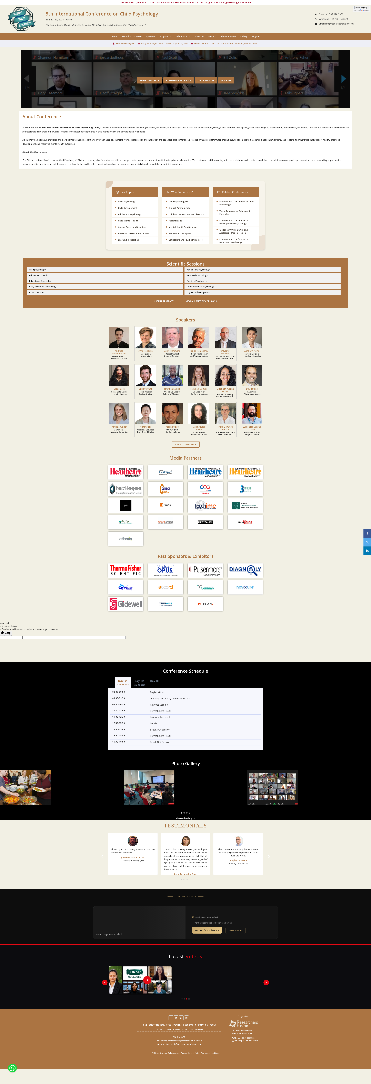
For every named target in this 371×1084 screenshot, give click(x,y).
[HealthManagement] (126, 489)
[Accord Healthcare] (165, 587)
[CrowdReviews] (165, 522)
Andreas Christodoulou (119, 352)
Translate (367, 10)
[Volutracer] (165, 570)
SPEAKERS (177, 1025)
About (198, 36)
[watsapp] (12, 1067)
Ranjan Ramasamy (199, 350)
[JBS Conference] (245, 489)
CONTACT (159, 1029)
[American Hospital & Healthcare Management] (205, 472)
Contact (212, 36)
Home (114, 36)
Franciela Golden (119, 426)
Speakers (150, 36)
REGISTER (199, 1029)
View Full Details (236, 930)
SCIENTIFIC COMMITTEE (160, 1025)
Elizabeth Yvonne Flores (225, 390)
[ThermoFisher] (126, 570)
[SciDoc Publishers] (126, 522)
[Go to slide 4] (189, 999)
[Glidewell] (126, 604)
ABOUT (213, 1025)
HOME (144, 1025)
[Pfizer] (126, 587)
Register (256, 36)
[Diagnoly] (245, 570)
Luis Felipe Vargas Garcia (252, 428)
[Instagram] (186, 1017)
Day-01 (123, 682)
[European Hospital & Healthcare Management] (245, 472)
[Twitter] (176, 1017)
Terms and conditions (210, 1053)
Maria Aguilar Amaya (198, 428)
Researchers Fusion (178, 1053)
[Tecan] (205, 604)
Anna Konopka (146, 350)
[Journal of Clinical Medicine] (245, 505)
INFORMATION (201, 1025)
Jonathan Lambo (172, 388)
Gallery (243, 36)
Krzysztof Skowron (225, 352)
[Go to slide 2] (184, 999)
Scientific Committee (131, 36)
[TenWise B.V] (165, 604)
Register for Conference (207, 930)
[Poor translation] (8, 633)
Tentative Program (125, 43)
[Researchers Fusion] (243, 1023)
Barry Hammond (172, 350)
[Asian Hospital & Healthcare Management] (126, 472)
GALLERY (189, 1029)
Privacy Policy (193, 1053)
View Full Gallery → (185, 818)
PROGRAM (188, 1025)
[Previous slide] (105, 982)
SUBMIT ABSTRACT (174, 1029)
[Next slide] (266, 982)
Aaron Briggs (172, 426)
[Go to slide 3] (186, 999)
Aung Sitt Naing (251, 350)
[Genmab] (205, 587)
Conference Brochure (178, 80)
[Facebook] (171, 1017)
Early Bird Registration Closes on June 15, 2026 (164, 43)
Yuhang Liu (145, 426)
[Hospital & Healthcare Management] (165, 472)
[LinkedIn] (181, 1017)
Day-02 (139, 682)
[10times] (165, 505)
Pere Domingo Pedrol (225, 428)
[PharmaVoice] (245, 522)
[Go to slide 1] (182, 999)
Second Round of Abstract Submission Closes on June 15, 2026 (225, 43)
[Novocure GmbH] (245, 587)
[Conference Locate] (165, 489)
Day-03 (154, 681)
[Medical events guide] (205, 522)
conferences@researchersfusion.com (185, 1040)
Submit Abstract (228, 36)
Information (182, 36)
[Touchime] (205, 505)
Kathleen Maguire (199, 388)
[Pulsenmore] (205, 570)
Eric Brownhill (145, 388)
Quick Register (206, 80)
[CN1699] (205, 489)
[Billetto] (126, 505)
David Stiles (252, 388)
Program (164, 36)
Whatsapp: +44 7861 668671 (333, 18)
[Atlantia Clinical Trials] (126, 539)
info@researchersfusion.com (187, 1044)
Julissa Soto (119, 388)
